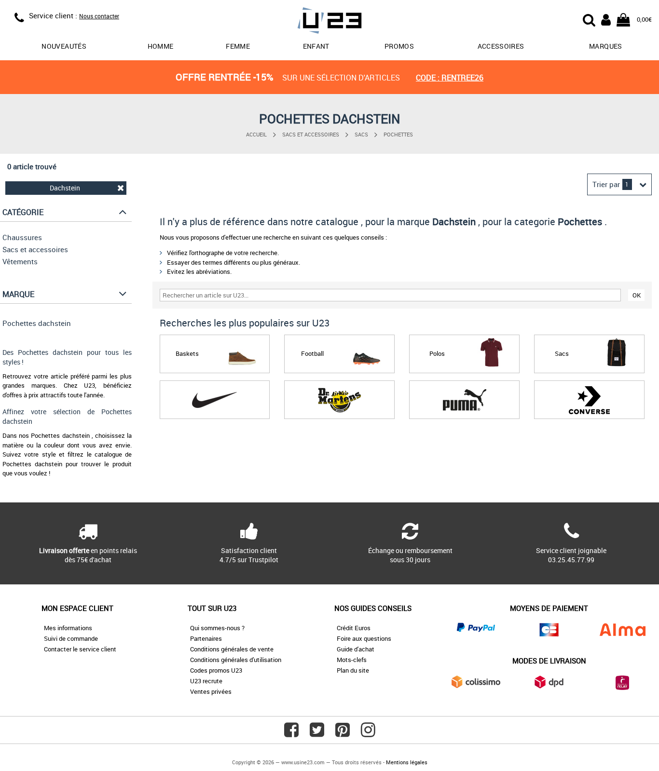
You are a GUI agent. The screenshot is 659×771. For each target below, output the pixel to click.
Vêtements (20, 261)
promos (399, 46)
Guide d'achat (355, 649)
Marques (605, 46)
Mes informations (68, 627)
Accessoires (501, 46)
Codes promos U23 (216, 670)
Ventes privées (211, 691)
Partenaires (206, 638)
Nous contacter (99, 16)
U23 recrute (206, 680)
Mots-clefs (352, 659)
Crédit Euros (354, 627)
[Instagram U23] (368, 733)
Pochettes (398, 134)
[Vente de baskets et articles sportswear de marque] (329, 22)
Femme (238, 46)
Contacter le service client (80, 649)
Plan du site (353, 670)
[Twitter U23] (317, 733)
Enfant (316, 46)
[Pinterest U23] (342, 733)
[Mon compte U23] (606, 18)
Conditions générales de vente (232, 649)
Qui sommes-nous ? (217, 627)
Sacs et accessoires (310, 134)
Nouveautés (63, 46)
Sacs (361, 134)
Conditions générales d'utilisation (235, 659)
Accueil (256, 134)
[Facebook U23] (291, 733)
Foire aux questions (364, 638)
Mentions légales (406, 762)
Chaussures (22, 237)
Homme (161, 46)
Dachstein (65, 187)
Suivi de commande (71, 638)
